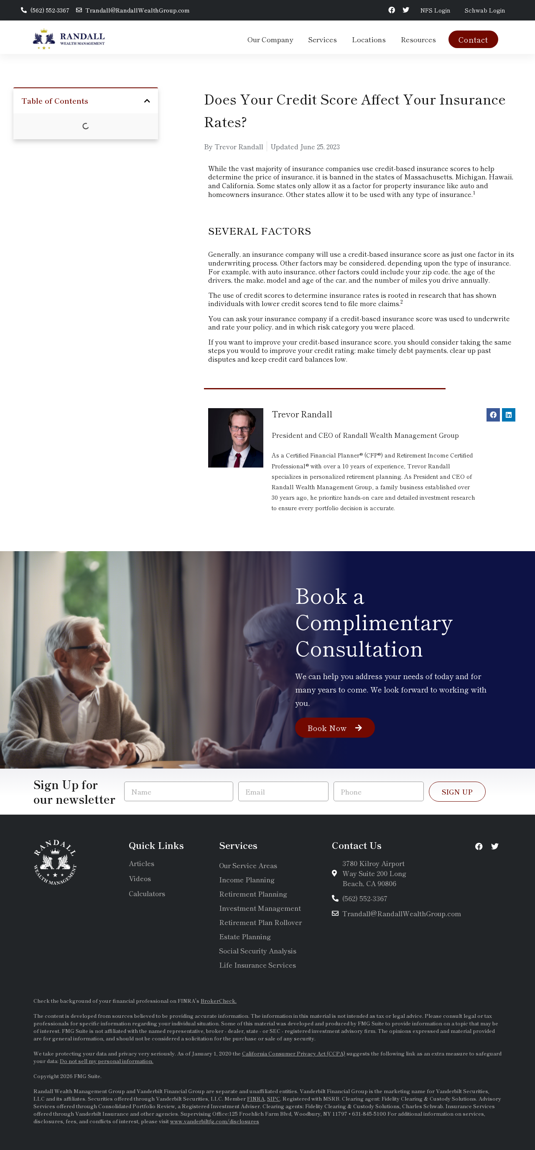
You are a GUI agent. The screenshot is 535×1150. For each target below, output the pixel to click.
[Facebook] (392, 10)
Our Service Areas (248, 865)
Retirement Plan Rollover (260, 922)
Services (322, 39)
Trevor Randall (302, 414)
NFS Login (435, 10)
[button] (147, 100)
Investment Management (260, 908)
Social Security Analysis (257, 951)
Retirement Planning (253, 894)
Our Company (270, 39)
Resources (418, 39)
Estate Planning (245, 936)
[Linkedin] (508, 415)
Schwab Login (485, 10)
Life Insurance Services (257, 965)
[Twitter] (406, 10)
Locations (369, 39)
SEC (276, 1030)
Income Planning (247, 879)
